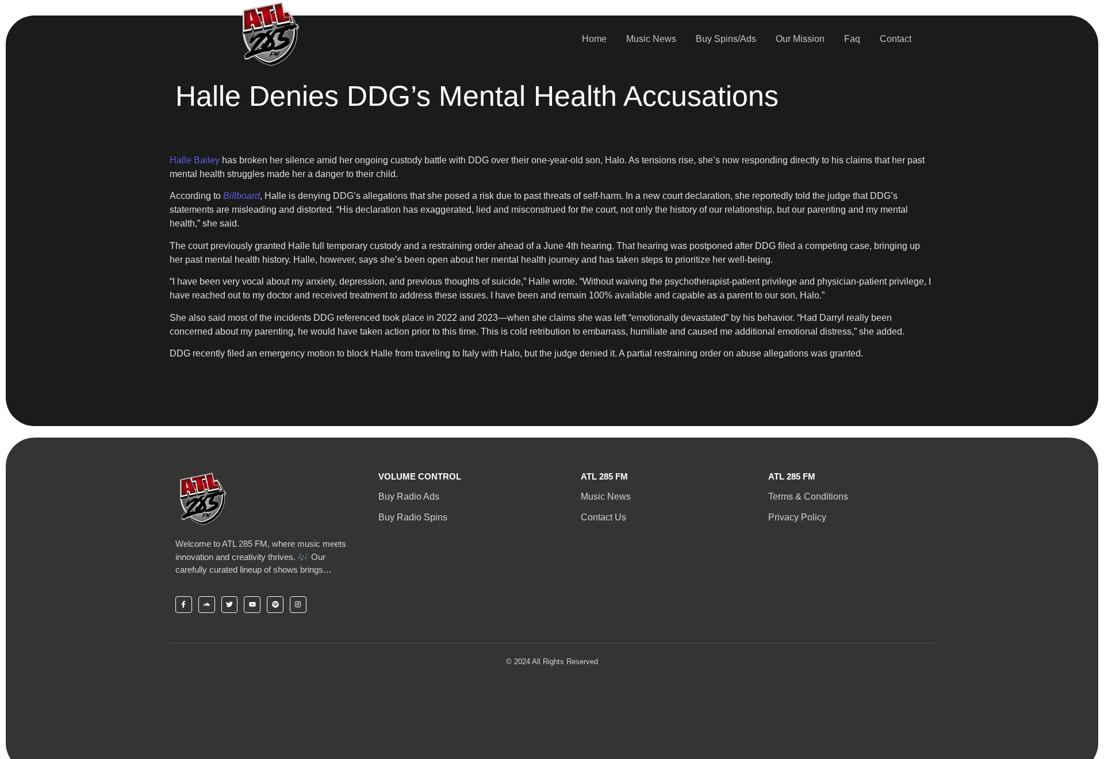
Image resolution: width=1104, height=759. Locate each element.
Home (594, 39)
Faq (852, 39)
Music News (651, 39)
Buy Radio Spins (412, 517)
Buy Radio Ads (408, 496)
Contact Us (603, 517)
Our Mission (800, 39)
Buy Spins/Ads (726, 39)
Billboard (241, 196)
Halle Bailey (195, 160)
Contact (895, 39)
